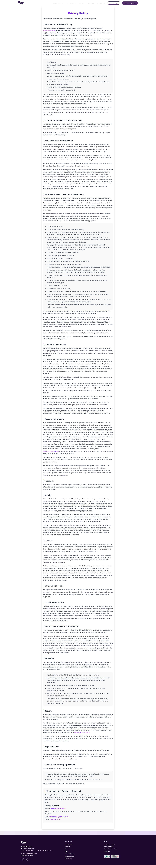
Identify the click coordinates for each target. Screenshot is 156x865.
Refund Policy (68, 858)
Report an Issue (101, 3)
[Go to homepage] (21, 3)
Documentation (90, 3)
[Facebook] (26, 859)
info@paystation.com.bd (51, 451)
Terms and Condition (109, 844)
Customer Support (69, 856)
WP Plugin (67, 846)
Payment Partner (71, 3)
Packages (81, 3)
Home (54, 3)
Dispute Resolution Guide (110, 849)
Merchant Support (69, 853)
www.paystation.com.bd (58, 808)
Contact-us (107, 851)
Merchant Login (113, 3)
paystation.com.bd (49, 30)
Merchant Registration (130, 3)
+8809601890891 (55, 820)
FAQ (66, 851)
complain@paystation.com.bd (58, 817)
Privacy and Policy (108, 846)
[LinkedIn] (22, 859)
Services (61, 3)
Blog (66, 849)
